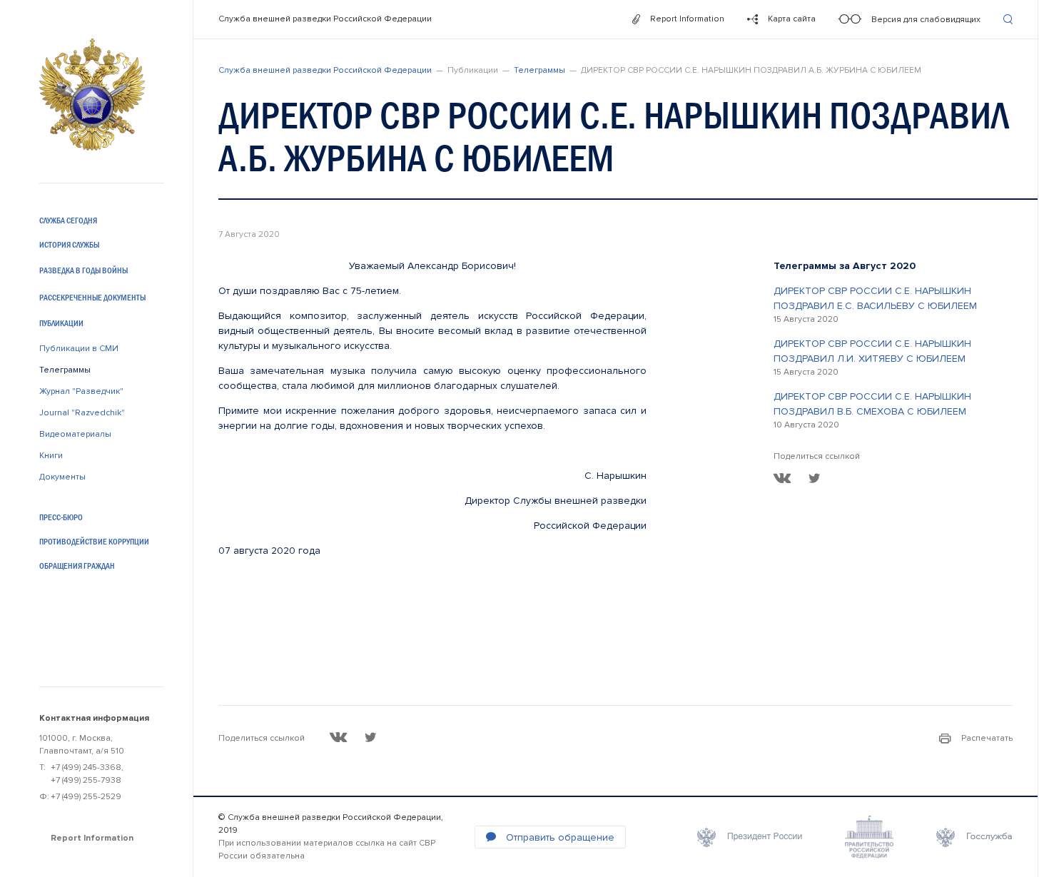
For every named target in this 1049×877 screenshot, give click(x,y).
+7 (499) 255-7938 (86, 780)
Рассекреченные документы (92, 298)
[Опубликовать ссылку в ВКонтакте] (782, 478)
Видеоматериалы (75, 434)
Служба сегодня (68, 220)
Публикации (61, 323)
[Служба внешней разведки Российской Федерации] (92, 95)
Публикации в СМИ (78, 348)
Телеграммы (65, 370)
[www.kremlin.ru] (749, 837)
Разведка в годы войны (83, 270)
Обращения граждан (77, 566)
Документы (62, 477)
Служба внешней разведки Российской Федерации (325, 19)
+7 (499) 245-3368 (86, 767)
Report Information (92, 838)
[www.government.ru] (869, 837)
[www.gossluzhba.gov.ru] (974, 837)
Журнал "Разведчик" (81, 391)
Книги (51, 455)
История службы (69, 245)
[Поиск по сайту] (1008, 19)
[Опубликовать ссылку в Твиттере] (814, 478)
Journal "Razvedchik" (82, 412)
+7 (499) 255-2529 (86, 796)
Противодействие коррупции (94, 542)
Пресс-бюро (61, 517)
